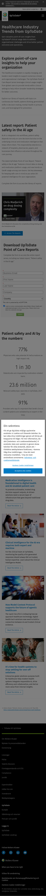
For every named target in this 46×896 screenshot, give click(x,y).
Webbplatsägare (8, 798)
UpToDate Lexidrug (9, 835)
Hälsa (4, 759)
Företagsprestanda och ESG (12, 768)
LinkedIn (18, 852)
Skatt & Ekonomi (8, 764)
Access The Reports (12, 233)
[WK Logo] (10, 860)
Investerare (6, 794)
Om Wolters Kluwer (9, 739)
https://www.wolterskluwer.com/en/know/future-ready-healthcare (22, 710)
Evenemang (6, 748)
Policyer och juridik (9, 819)
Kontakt (5, 810)
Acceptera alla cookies (23, 471)
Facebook (3, 852)
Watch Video (10, 219)
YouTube (25, 852)
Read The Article (13, 506)
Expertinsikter (7, 785)
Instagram (11, 852)
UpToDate (12, 728)
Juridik (4, 777)
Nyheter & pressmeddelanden (14, 743)
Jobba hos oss (7, 789)
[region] (23, 448)
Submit (20, 314)
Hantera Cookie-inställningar (22, 465)
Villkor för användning (11, 873)
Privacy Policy (25, 308)
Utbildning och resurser (11, 814)
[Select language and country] (41, 9)
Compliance (6, 773)
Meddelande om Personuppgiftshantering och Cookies (20, 879)
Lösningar (5, 755)
